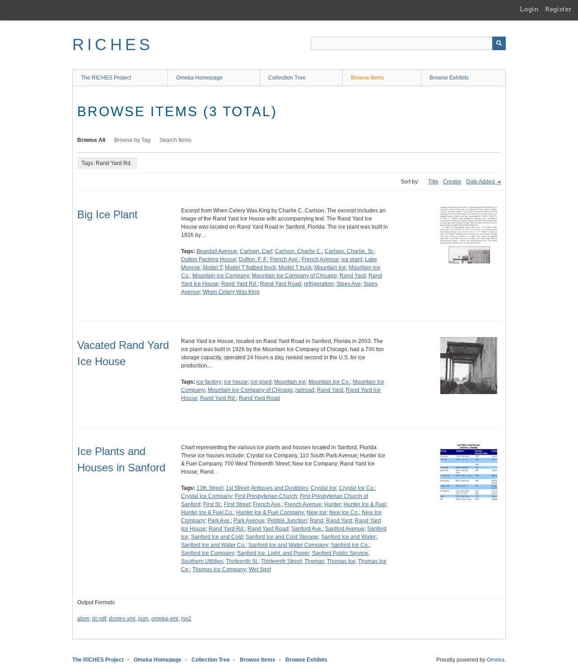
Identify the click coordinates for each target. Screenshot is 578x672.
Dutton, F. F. (253, 259)
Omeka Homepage (199, 78)
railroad (304, 390)
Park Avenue (249, 520)
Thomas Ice (341, 561)
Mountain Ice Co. (329, 382)
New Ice (316, 512)
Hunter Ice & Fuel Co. (207, 512)
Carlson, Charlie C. (298, 251)
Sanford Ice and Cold (217, 537)
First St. (212, 504)
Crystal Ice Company (206, 496)
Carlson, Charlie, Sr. (349, 251)
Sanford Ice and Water (348, 537)
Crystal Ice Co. (357, 488)
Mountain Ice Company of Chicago (294, 276)
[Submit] (499, 43)
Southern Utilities (202, 561)
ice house (236, 382)
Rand (316, 520)
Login (529, 9)
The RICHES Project (106, 78)
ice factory (208, 382)
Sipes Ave (348, 284)
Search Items (175, 140)
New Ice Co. (344, 512)
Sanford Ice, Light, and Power (273, 553)
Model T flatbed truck (250, 267)
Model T (212, 267)
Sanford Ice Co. (350, 545)
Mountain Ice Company (220, 276)
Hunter (332, 504)
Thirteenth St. (242, 561)
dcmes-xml (122, 619)
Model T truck (295, 267)
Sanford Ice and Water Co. (213, 545)
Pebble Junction (287, 520)
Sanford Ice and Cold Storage (282, 537)
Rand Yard (353, 276)
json (143, 619)
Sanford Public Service (340, 553)
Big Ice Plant (107, 214)
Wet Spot (260, 569)
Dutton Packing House (208, 259)
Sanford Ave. (306, 529)
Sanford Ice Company (207, 553)
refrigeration (319, 284)
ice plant (351, 259)
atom (83, 619)
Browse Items (367, 78)
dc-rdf (99, 619)
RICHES (112, 44)
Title (433, 182)
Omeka (495, 660)
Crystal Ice (323, 488)
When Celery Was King (231, 292)
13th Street (209, 488)
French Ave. (284, 259)
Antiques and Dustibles (279, 488)
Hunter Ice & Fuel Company (270, 512)
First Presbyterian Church (266, 496)
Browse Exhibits (449, 78)
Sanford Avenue (344, 529)
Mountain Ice (330, 267)
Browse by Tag (132, 140)
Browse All (91, 140)
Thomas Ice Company (219, 569)
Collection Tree (287, 78)
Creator (452, 182)
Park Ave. (219, 520)
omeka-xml (164, 619)
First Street (237, 504)
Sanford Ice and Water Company (288, 545)
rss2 (186, 619)
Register (558, 9)
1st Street (237, 488)
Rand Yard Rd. (239, 284)
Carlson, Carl (256, 251)
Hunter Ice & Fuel (365, 504)
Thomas (314, 561)
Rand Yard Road (280, 284)
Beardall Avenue (216, 251)
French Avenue (320, 259)
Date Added (481, 182)
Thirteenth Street (281, 561)
